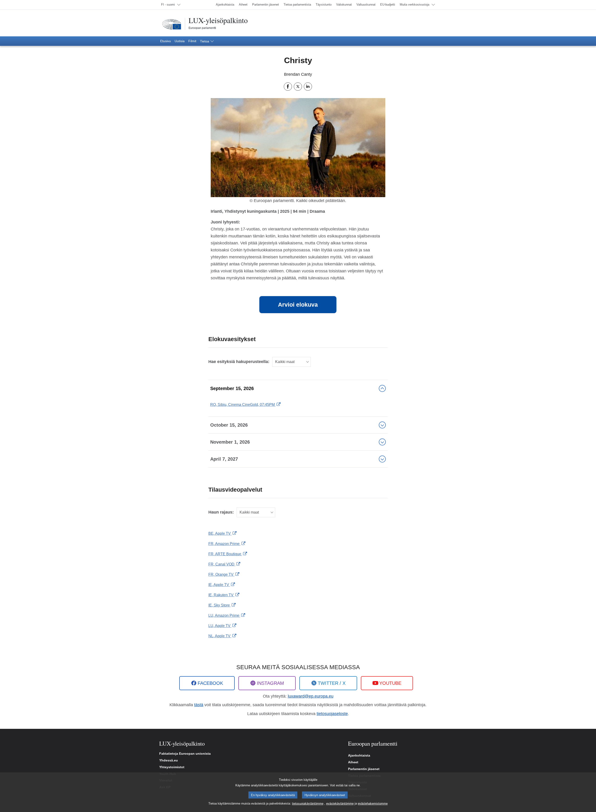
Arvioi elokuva (298, 304)
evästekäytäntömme (340, 803)
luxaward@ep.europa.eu (310, 696)
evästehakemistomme (373, 803)
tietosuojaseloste (332, 713)
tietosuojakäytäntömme (307, 803)
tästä (198, 704)
